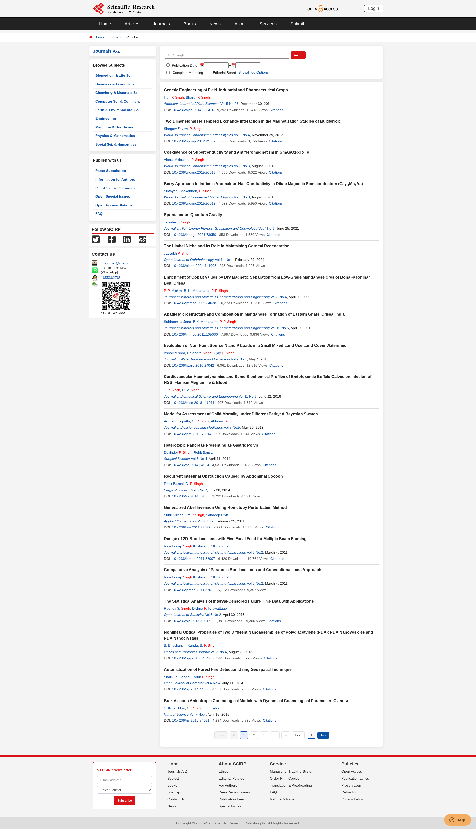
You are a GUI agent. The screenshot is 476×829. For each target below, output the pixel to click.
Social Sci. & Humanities (116, 144)
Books (189, 23)
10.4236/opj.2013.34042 (191, 658)
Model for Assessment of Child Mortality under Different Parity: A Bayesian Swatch (241, 414)
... (274, 735)
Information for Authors (115, 179)
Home (105, 23)
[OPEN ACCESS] (322, 8)
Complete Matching (188, 73)
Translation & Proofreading (291, 785)
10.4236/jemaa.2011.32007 (193, 559)
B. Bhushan (173, 645)
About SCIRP (232, 763)
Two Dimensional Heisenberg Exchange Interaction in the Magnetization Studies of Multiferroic (252, 121)
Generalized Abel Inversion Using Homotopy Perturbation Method (225, 507)
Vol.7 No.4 (198, 714)
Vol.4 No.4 (212, 683)
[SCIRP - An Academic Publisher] (124, 8)
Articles (132, 23)
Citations (276, 110)
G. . (200, 421)
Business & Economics (115, 84)
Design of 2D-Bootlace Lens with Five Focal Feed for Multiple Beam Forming (235, 539)
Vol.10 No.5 (280, 328)
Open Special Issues (112, 196)
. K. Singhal (219, 546)
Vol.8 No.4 (279, 297)
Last (298, 735)
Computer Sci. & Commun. (117, 101)
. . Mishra (173, 291)
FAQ (99, 214)
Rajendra (199, 353)
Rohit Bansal (203, 452)
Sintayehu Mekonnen (180, 191)
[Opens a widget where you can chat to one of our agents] (457, 820)
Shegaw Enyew (176, 129)
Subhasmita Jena (177, 322)
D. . (194, 484)
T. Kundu (191, 645)
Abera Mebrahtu (176, 160)
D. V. (191, 390)
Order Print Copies (284, 778)
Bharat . (198, 97)
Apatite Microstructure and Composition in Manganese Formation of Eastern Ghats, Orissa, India (254, 314)
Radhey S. (177, 608)
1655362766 (111, 278)
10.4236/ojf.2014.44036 (190, 689)
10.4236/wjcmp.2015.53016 (194, 172)
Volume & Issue (282, 799)
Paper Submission (110, 171)
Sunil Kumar (173, 515)
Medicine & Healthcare (114, 127)
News (215, 23)
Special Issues (230, 806)
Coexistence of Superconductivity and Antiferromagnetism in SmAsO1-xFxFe (236, 152)
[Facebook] (112, 239)
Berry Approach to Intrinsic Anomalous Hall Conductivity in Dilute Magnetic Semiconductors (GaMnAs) (263, 184)
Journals (161, 23)
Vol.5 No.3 (242, 166)
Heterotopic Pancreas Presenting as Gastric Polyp (211, 445)
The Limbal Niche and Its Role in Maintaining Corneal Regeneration (227, 246)
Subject (173, 778)
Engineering (105, 118)
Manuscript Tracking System (292, 771)
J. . (172, 390)
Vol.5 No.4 (199, 459)
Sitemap (173, 792)
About (240, 23)
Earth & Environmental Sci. (118, 110)
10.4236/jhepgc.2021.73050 (194, 235)
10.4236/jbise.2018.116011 (193, 403)
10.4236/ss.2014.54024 (190, 465)
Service (278, 763)
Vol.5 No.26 (229, 104)
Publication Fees (232, 799)
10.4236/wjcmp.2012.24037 (194, 141)
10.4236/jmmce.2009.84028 (194, 303)
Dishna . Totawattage (209, 608)
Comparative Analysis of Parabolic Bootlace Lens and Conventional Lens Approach (242, 570)
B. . (208, 645)
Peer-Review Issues (234, 792)
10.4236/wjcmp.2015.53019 (194, 203)
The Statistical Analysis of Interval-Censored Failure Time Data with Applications (239, 601)
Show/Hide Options (253, 72)
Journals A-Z (177, 771)
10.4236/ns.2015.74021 (190, 720)
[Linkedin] (127, 239)
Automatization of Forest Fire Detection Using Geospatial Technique (228, 669)
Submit (297, 23)
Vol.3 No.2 (255, 552)
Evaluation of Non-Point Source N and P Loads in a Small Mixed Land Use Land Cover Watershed (255, 345)
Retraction (349, 792)
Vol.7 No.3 (266, 228)
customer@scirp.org (117, 263)
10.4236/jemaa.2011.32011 (193, 590)
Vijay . (224, 353)
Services (268, 23)
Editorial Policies (231, 778)
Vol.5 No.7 (199, 490)
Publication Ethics (355, 778)
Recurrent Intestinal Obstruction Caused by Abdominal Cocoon (223, 476)
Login (373, 8)
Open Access (351, 771)
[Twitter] (96, 239)
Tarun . (203, 677)
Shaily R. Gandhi (177, 677)
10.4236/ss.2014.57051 (190, 496)
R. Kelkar (213, 708)
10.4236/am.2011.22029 (191, 527)
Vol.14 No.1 (224, 260)
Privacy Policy (352, 799)
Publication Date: (184, 65)
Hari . (174, 97)
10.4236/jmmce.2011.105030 (195, 334)
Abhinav (222, 421)
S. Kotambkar (174, 708)
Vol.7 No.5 (232, 427)
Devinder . (178, 452)
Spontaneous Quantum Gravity (193, 215)
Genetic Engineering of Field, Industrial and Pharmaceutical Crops (226, 90)
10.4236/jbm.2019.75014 (191, 434)
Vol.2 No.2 (206, 521)
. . (219, 291)
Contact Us (176, 799)
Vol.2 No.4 (242, 135)
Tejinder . (177, 222)
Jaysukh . (177, 253)
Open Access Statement (115, 205)
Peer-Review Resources (115, 188)
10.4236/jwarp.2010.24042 (193, 365)
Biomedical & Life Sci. (113, 75)
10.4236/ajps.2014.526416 (193, 110)
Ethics (223, 771)
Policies (349, 763)
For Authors (228, 785)
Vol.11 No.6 (248, 396)
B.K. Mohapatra (205, 322)
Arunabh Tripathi (177, 421)
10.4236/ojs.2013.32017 (191, 621)
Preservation (351, 785)
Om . (194, 515)
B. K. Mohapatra (196, 291)
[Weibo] (142, 239)
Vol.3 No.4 (219, 652)
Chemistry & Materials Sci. (117, 93)
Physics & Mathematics (115, 136)
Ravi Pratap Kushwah (186, 546)
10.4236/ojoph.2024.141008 (194, 266)
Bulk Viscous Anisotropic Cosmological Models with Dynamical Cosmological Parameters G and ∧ (256, 701)
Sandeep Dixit (217, 515)
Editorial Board (224, 73)
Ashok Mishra (174, 353)
